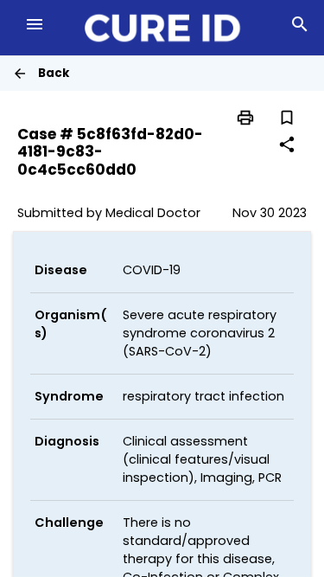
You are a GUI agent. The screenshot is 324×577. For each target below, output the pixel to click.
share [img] (286, 144)
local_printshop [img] (245, 117)
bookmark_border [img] (286, 117)
